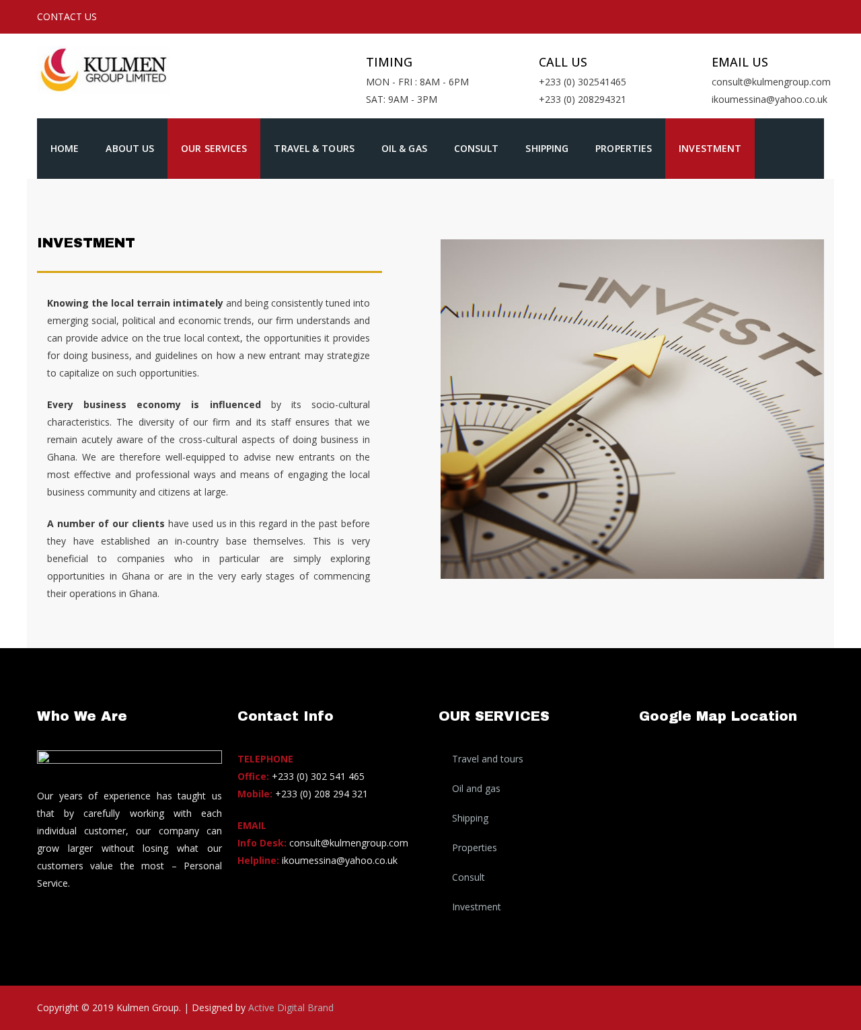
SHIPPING (546, 148)
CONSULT (476, 148)
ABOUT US (130, 148)
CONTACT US (67, 16)
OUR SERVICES (214, 148)
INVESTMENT (710, 148)
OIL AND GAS (476, 788)
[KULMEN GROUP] (110, 64)
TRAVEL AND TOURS (487, 758)
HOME (64, 148)
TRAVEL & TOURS (314, 148)
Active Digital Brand (291, 1007)
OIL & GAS (404, 148)
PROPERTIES (623, 148)
